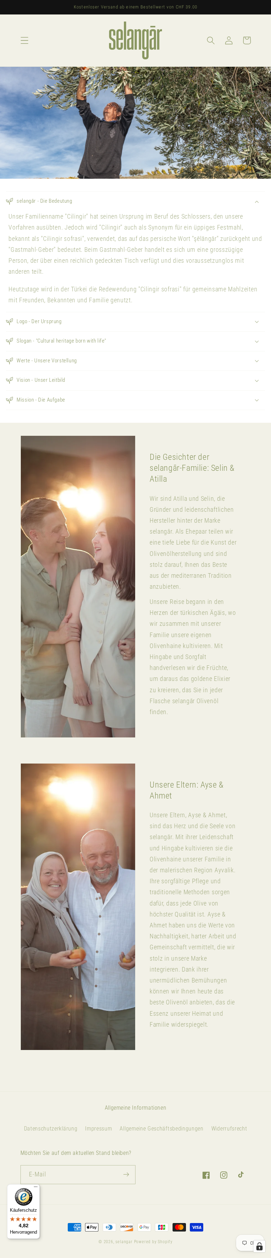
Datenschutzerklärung (51, 1128)
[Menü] (35, 1188)
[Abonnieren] (126, 1174)
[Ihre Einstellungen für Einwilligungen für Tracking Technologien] (259, 1246)
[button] (25, 40)
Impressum (98, 1128)
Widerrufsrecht (229, 1128)
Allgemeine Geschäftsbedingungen (161, 1128)
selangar (123, 1241)
